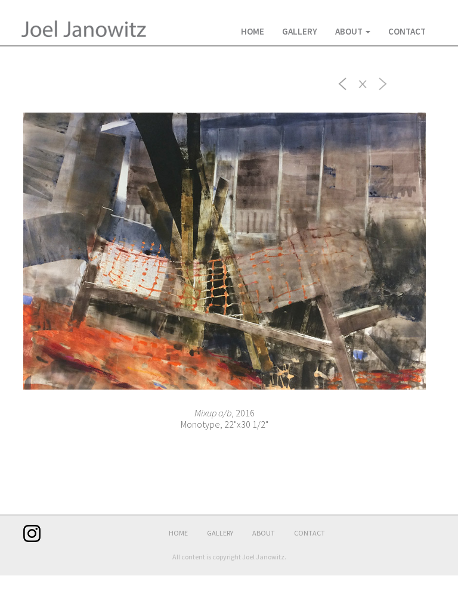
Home (252, 31)
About (349, 31)
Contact (407, 31)
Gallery (299, 31)
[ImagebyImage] (343, 82)
